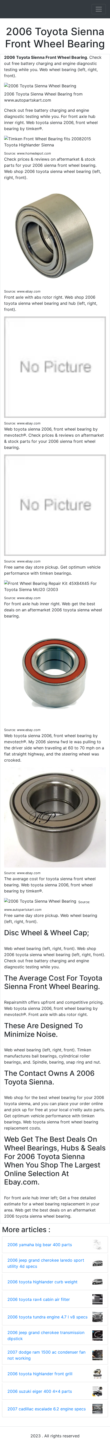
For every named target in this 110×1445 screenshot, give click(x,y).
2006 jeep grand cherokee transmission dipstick (45, 1335)
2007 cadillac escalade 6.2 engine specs (46, 1408)
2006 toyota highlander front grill (39, 1373)
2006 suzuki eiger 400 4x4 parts (39, 1391)
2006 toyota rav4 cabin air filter (38, 1299)
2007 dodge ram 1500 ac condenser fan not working (46, 1355)
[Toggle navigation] (99, 9)
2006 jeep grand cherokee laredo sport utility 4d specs (45, 1263)
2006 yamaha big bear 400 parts (39, 1244)
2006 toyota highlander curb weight (42, 1281)
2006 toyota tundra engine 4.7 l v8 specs (47, 1316)
